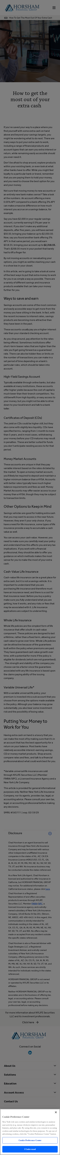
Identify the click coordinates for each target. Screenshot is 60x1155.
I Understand (30, 1149)
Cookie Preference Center (30, 1140)
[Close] (55, 1112)
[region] (30, 1132)
